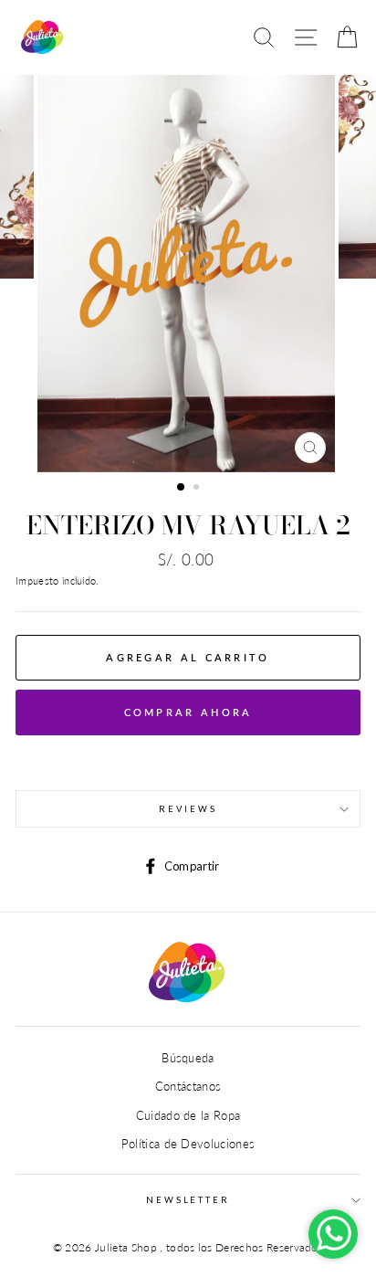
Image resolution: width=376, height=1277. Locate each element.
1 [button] (181, 487)
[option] (188, 273)
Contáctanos (188, 1086)
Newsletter (188, 1200)
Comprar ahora (188, 712)
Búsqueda (188, 1057)
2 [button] (198, 488)
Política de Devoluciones (188, 1143)
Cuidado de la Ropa (188, 1115)
